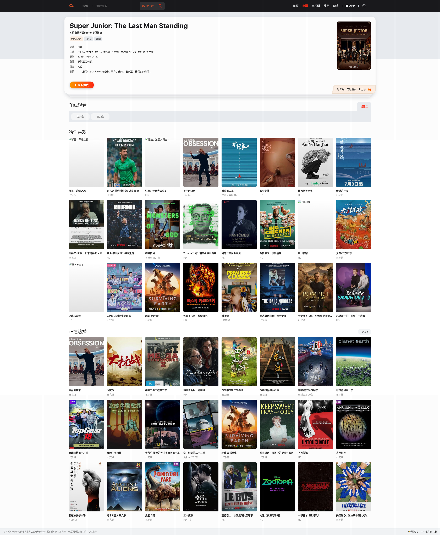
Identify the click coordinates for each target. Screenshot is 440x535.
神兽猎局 (150, 253)
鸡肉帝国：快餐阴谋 (270, 253)
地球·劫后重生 (152, 315)
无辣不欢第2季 (344, 253)
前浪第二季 (228, 190)
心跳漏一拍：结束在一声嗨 (350, 315)
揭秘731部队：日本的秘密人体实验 (86, 253)
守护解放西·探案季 (308, 390)
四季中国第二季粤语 (232, 390)
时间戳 (225, 315)
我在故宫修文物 (77, 515)
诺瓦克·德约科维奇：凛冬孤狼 (123, 190)
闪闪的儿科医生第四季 (119, 315)
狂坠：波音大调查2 (155, 190)
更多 (363, 331)
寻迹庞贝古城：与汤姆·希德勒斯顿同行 (315, 315)
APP (352, 6)
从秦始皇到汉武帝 (269, 390)
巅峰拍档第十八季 (78, 452)
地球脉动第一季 (344, 390)
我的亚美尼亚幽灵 (231, 253)
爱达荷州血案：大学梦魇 (273, 315)
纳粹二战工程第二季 (156, 390)
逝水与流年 (75, 315)
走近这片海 (342, 190)
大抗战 (110, 390)
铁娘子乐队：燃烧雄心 (195, 315)
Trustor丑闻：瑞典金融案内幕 (199, 253)
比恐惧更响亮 (305, 190)
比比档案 (303, 253)
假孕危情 (264, 190)
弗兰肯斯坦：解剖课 (194, 390)
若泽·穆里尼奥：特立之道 (120, 253)
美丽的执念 (189, 190)
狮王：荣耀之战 (77, 190)
